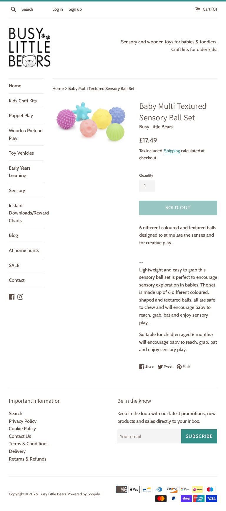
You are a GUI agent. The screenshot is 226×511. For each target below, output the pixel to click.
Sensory (17, 190)
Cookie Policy (22, 428)
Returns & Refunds (27, 459)
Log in (57, 9)
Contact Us (20, 436)
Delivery (17, 451)
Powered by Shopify (84, 494)
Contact (16, 280)
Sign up (75, 9)
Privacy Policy (22, 421)
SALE (14, 265)
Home (15, 86)
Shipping (172, 150)
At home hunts (24, 250)
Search (15, 413)
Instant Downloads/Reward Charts (26, 213)
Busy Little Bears (52, 494)
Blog (13, 235)
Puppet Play (21, 115)
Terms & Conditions (29, 443)
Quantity (146, 175)
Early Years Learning (20, 171)
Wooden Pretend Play (26, 134)
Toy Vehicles (21, 153)
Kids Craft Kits (23, 101)
